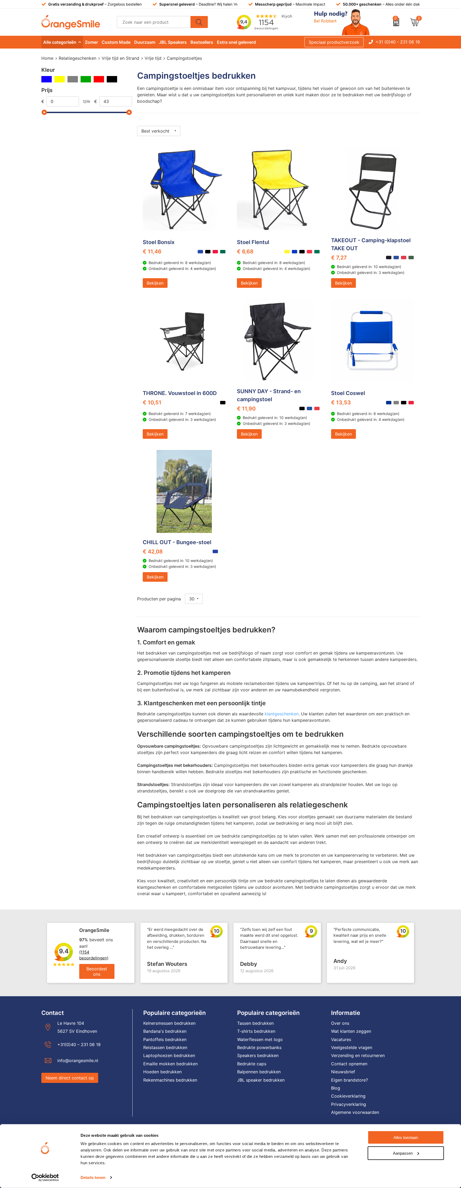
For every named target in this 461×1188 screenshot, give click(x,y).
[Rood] (98, 79)
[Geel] (59, 79)
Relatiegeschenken (77, 58)
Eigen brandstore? (349, 1080)
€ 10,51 (152, 402)
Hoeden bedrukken (162, 1071)
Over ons (340, 1023)
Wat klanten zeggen (351, 1031)
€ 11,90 (246, 408)
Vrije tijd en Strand (120, 58)
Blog (335, 1088)
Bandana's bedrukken (164, 1031)
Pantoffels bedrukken (164, 1039)
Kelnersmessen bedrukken (169, 1023)
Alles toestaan (406, 1137)
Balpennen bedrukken (259, 1071)
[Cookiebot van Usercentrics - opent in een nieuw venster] (45, 1178)
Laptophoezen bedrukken (169, 1055)
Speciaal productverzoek (334, 42)
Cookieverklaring (348, 1096)
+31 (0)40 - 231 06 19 (398, 42)
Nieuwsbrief (343, 1071)
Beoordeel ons (96, 971)
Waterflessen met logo (260, 1039)
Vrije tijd (153, 58)
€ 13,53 (341, 402)
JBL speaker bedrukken (261, 1080)
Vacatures (341, 1039)
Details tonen (93, 1177)
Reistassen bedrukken (165, 1047)
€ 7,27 (339, 257)
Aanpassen (403, 1153)
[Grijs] (72, 79)
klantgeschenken (282, 713)
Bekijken (155, 283)
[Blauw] (46, 79)
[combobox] (154, 22)
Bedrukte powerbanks (259, 1047)
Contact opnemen (349, 1063)
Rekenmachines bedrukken (170, 1080)
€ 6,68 (245, 251)
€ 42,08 (153, 551)
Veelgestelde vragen (351, 1047)
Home (47, 58)
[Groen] (85, 79)
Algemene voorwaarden (355, 1112)
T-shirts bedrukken (256, 1031)
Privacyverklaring (348, 1104)
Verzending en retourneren (358, 1055)
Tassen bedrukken (255, 1023)
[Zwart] (111, 79)
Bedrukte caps (251, 1063)
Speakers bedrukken (258, 1055)
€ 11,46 (152, 251)
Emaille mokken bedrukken (170, 1063)
